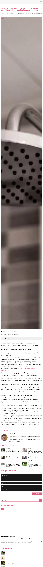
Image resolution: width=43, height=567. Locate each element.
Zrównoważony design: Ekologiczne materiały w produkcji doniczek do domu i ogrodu (23, 553)
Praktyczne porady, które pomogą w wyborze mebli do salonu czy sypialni (16, 538)
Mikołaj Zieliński (5, 331)
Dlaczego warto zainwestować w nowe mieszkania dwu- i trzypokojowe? (34, 459)
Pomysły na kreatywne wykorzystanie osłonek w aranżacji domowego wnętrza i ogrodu (23, 558)
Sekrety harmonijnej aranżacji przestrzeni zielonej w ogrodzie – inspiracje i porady (34, 465)
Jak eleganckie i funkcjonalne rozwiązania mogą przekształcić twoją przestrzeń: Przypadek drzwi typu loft (35, 452)
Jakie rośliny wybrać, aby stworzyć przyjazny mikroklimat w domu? (13, 451)
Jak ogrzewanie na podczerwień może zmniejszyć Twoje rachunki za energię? (13, 465)
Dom (3, 18)
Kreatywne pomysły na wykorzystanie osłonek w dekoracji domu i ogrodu (20, 563)
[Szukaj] (40, 500)
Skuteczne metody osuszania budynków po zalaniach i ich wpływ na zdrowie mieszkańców (13, 459)
